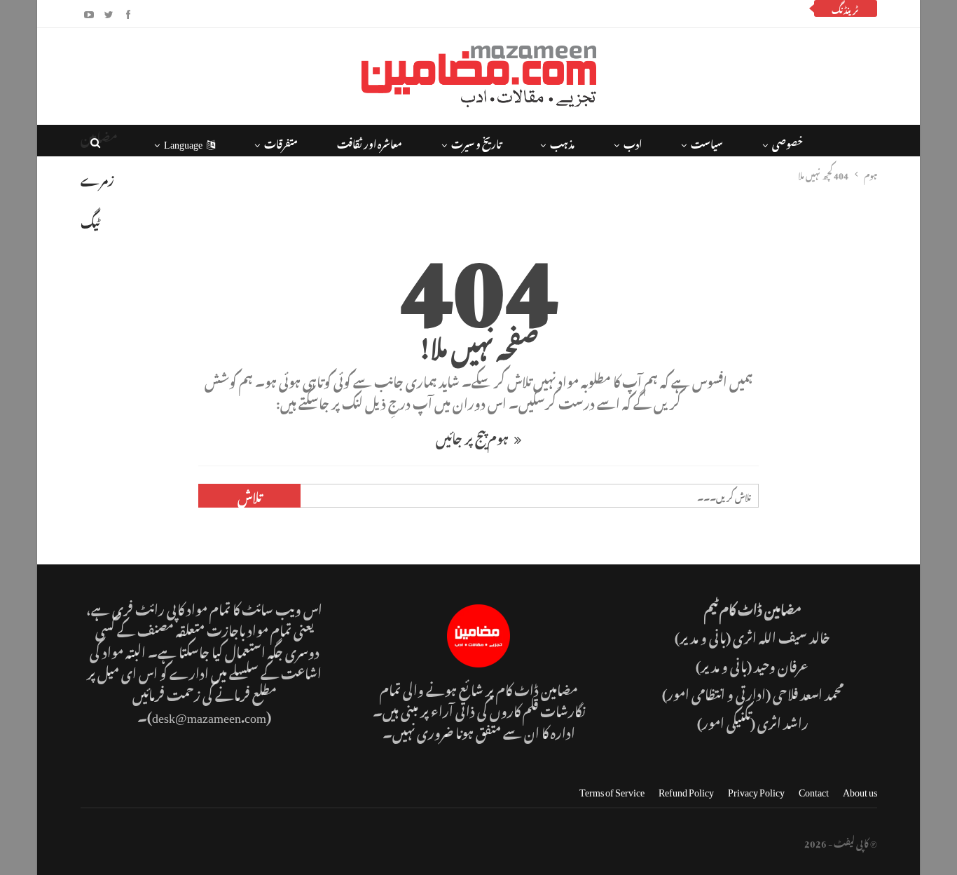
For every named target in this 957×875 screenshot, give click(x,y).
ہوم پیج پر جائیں (473, 436)
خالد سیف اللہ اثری (781, 635)
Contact (814, 790)
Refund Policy (686, 790)
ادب (633, 142)
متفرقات (281, 142)
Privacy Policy (756, 790)
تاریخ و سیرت (476, 142)
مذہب (562, 142)
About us (860, 790)
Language (183, 142)
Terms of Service (612, 790)
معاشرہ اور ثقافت (369, 142)
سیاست (707, 142)
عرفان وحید (782, 664)
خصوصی (787, 142)
